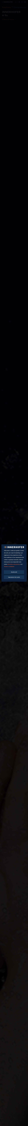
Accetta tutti (14, 572)
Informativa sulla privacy (13, 564)
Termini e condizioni (9, 566)
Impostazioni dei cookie (14, 577)
